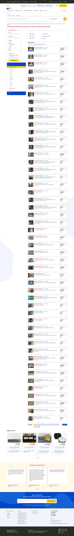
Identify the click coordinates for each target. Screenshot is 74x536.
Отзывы (60, 1)
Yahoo (9, 15)
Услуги (56, 1)
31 (56, 424)
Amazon (13, 15)
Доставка (36, 10)
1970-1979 (31, 34)
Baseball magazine (12, 69)
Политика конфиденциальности (43, 505)
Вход (57, 5)
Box (9, 65)
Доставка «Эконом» (21, 520)
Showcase (11, 83)
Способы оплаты (25, 1)
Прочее (11, 90)
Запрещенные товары (21, 523)
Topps (10, 86)
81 (39, 426)
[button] (36, 458)
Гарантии (31, 1)
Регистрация (63, 5)
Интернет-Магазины (28, 10)
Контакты (65, 1)
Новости (8, 1)
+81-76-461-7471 (32, 532)
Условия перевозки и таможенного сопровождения (59, 523)
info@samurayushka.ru (40, 532)
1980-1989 (31, 36)
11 (47, 424)
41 (34, 426)
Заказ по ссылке (18, 10)
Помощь (64, 10)
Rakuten (18, 15)
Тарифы (41, 10)
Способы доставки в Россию (22, 514)
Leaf (10, 81)
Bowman (11, 71)
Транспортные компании (22, 517)
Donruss (11, 74)
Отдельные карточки (12, 67)
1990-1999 (31, 38)
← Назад (29, 424)
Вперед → (64, 424)
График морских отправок (16, 1)
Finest (10, 76)
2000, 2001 (45, 34)
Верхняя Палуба (12, 88)
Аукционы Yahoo (10, 10)
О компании (51, 1)
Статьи (45, 10)
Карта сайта (53, 518)
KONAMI (11, 79)
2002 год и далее (46, 36)
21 (52, 424)
